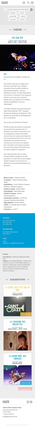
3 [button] (18, 68)
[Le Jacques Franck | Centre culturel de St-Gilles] (4, 2)
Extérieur (12, 13)
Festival (22, 20)
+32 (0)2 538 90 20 (8, 414)
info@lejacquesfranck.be (10, 416)
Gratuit (22, 13)
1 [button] (14, 68)
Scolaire (23, 16)
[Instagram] (31, 402)
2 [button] (16, 68)
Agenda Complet (24, 389)
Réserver (25, 314)
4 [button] (20, 68)
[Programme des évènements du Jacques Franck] (24, 2)
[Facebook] (28, 402)
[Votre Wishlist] (20, 1)
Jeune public (12, 16)
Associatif (13, 20)
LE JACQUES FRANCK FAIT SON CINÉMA (17, 9)
